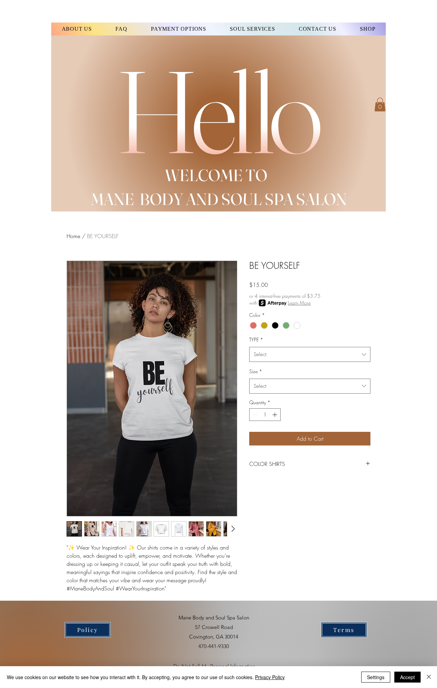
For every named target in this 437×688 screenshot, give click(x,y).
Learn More (299, 302)
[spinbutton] (265, 415)
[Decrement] (254, 415)
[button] (380, 105)
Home (73, 236)
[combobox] (309, 354)
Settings (375, 677)
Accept (407, 677)
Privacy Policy (270, 677)
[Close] (429, 677)
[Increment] (275, 415)
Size (255, 371)
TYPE (256, 339)
